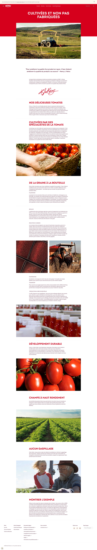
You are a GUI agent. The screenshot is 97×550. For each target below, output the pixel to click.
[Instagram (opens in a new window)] (74, 528)
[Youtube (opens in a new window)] (80, 528)
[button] (3, 6)
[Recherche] (94, 6)
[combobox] (89, 6)
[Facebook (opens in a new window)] (77, 528)
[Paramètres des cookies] (2, 548)
